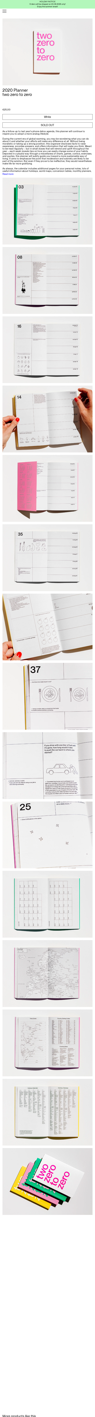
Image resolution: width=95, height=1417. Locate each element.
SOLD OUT (47, 125)
